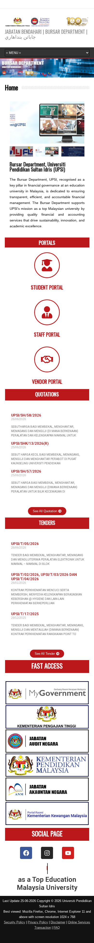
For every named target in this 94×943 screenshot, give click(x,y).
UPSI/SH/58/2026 (26, 415)
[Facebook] (26, 853)
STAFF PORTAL (47, 334)
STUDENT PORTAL (47, 287)
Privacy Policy (38, 922)
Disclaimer (58, 922)
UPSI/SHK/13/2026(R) (30, 443)
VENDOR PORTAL (47, 381)
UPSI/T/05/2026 (25, 544)
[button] (14, 122)
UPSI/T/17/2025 (25, 614)
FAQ (57, 927)
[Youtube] (68, 853)
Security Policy (14, 922)
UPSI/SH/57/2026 (26, 471)
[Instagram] (47, 853)
